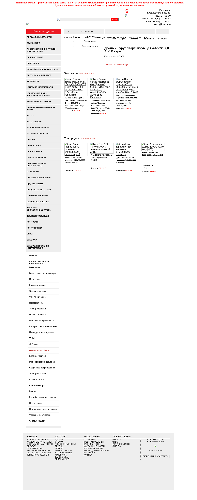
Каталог (68, 37)
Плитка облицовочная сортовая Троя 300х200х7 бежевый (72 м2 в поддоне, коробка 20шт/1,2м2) (127, 100)
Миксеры (33, 256)
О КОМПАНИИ (90, 440)
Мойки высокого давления (42, 362)
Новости (116, 440)
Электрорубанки (37, 309)
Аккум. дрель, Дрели (39, 350)
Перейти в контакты (155, 456)
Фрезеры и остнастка (39, 415)
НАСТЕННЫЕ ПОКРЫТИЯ (38, 450)
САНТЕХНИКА (61, 457)
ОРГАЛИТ (31, 446)
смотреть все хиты (86, 74)
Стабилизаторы (37, 385)
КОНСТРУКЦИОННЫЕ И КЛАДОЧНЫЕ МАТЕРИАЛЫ (39, 441)
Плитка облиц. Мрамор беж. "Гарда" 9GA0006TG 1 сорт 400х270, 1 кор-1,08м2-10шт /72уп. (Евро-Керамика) (76, 103)
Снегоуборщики (37, 421)
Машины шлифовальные (41, 321)
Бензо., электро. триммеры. (43, 273)
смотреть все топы (87, 138)
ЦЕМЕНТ (59, 440)
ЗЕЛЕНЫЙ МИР (62, 459)
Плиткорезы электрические (43, 409)
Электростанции (37, 374)
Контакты (162, 39)
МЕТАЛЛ (59, 448)
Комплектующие (37, 285)
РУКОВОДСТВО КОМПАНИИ (96, 450)
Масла (32, 391)
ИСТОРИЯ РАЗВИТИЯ (93, 448)
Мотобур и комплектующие (42, 397)
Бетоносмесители (38, 356)
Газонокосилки (36, 380)
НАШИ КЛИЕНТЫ (91, 444)
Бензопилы (34, 267)
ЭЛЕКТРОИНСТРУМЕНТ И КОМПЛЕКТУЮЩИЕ (100, 37)
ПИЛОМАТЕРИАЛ (35, 448)
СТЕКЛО (59, 442)
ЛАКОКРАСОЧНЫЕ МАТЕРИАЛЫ (63, 454)
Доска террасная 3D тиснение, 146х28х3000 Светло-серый (75, 160)
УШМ (32, 338)
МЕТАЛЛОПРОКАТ (63, 450)
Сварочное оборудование (42, 368)
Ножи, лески (35, 403)
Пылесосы (34, 279)
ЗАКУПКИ (88, 455)
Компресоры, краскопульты (43, 326)
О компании (87, 31)
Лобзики (33, 344)
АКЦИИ (115, 442)
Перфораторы (36, 303)
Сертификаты (90, 41)
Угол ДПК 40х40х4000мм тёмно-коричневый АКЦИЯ (101, 157)
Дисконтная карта (90, 46)
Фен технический (37, 297)
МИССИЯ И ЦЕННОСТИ (94, 446)
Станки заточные (37, 291)
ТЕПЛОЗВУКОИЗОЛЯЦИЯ (38, 455)
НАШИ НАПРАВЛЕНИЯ (94, 442)
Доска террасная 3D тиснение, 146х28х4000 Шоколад (126, 160)
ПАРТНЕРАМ (89, 453)
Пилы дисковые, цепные (41, 332)
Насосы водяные (37, 315)
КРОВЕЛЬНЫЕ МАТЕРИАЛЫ (40, 444)
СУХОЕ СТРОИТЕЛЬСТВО (39, 453)
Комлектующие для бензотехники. (39, 262)
